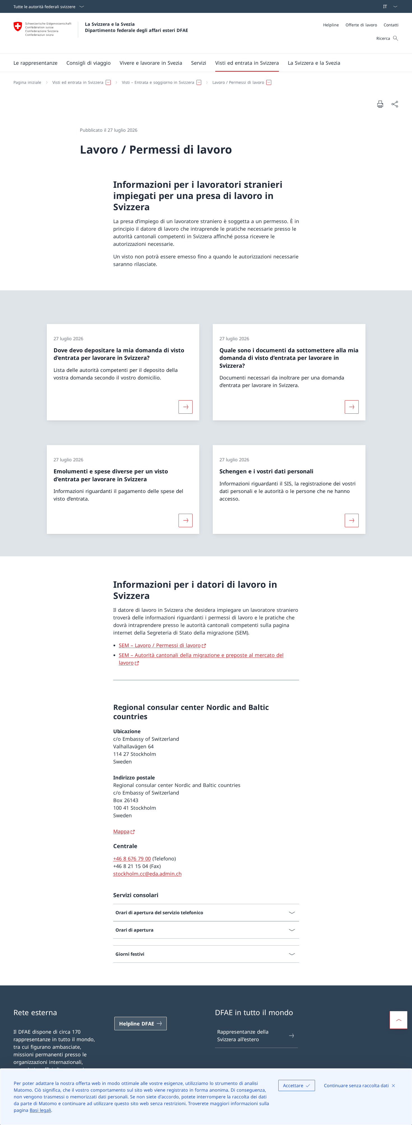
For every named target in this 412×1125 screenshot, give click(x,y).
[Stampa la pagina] (380, 104)
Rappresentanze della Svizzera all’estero (243, 1035)
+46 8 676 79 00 (132, 858)
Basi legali (40, 1110)
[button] (35, 63)
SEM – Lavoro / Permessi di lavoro (160, 645)
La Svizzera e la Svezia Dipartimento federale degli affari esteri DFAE (136, 27)
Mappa (121, 831)
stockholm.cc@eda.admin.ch (147, 873)
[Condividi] (394, 104)
